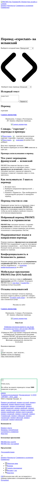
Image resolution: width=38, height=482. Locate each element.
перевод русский (23, 402)
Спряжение (24, 5)
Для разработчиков (7, 452)
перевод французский (17, 404)
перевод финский (16, 418)
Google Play (25, 283)
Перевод (4, 5)
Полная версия (24, 395)
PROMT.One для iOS (8, 442)
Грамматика (5, 7)
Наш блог (4, 433)
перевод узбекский (18, 416)
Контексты (11, 5)
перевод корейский (8, 412)
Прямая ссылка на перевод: (10, 354)
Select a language (6, 399)
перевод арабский (20, 408)
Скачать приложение (14, 468)
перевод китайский (27, 410)
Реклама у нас (12, 470)
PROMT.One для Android (10, 444)
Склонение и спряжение (9, 432)
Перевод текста (6, 428)
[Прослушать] (6, 136)
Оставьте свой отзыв (17, 297)
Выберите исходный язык (10, 48)
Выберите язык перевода (10, 87)
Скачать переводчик (9, 115)
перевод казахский (12, 410)
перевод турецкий (21, 414)
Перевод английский (8, 402)
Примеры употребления (9, 430)
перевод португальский (24, 412)
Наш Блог (10, 473)
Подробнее (5, 480)
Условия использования (9, 395)
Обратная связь (12, 463)
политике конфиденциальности (14, 266)
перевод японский (15, 419)
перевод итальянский (17, 406)
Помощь (10, 466)
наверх (3, 393)
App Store (15, 283)
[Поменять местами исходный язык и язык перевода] (19, 85)
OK (2, 476)
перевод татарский (7, 414)
